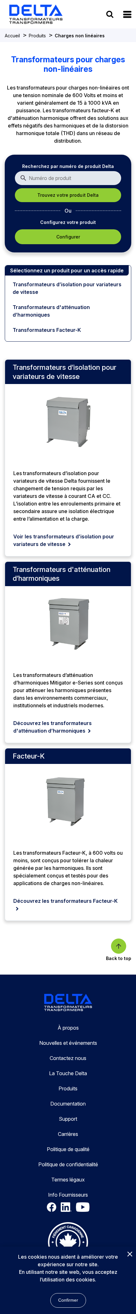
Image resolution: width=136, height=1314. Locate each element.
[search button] (109, 14)
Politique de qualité (68, 1149)
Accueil (12, 35)
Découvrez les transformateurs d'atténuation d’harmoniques (52, 727)
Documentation (68, 1103)
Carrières (68, 1134)
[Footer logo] (68, 1003)
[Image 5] (68, 1243)
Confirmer (68, 1300)
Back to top (118, 958)
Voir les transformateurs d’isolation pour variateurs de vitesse (63, 540)
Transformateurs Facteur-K (47, 330)
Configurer (68, 236)
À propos (68, 1028)
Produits (37, 35)
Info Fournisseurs (68, 1195)
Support (68, 1119)
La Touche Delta (68, 1073)
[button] (127, 14)
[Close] (129, 1254)
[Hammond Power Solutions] (40, 14)
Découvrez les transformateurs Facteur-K (65, 901)
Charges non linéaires (80, 35)
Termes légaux (68, 1179)
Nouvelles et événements (68, 1043)
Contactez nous (68, 1058)
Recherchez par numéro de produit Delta (68, 166)
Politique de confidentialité (68, 1164)
